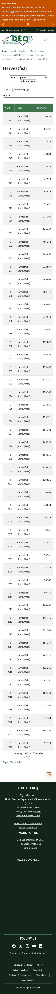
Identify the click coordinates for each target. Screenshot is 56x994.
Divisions (23, 51)
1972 (9, 120)
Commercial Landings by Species (19, 59)
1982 (9, 246)
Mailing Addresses (28, 827)
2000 (9, 471)
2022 (9, 747)
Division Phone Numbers (28, 815)
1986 (9, 296)
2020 (9, 722)
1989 (9, 333)
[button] (44, 40)
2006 (9, 546)
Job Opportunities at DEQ (30, 840)
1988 (9, 321)
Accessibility (38, 970)
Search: (6, 95)
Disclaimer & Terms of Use (20, 975)
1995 (9, 408)
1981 (9, 233)
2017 (9, 684)
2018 (9, 697)
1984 (9, 271)
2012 (9, 622)
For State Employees (30, 844)
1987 (9, 308)
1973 (9, 133)
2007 (9, 559)
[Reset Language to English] (37, 30)
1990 (9, 346)
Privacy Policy (41, 975)
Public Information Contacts (28, 823)
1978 (9, 195)
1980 (9, 220)
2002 (9, 496)
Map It (37, 811)
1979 (9, 208)
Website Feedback (20, 970)
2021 (9, 734)
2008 (9, 571)
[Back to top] (48, 775)
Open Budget (28, 980)
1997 (9, 434)
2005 (9, 534)
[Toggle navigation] (52, 40)
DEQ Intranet (30, 848)
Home (4, 51)
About (13, 51)
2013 (9, 634)
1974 (9, 145)
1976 (9, 170)
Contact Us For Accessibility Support (28, 953)
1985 (9, 283)
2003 (9, 509)
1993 (9, 383)
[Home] (17, 36)
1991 (9, 358)
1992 (9, 371)
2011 (9, 609)
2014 (9, 647)
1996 (9, 421)
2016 (9, 672)
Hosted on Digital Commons (28, 987)
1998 (9, 446)
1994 (9, 396)
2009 (9, 584)
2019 (9, 709)
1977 (9, 183)
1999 (9, 459)
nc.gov (40, 964)
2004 (9, 521)
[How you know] (25, 30)
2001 (9, 484)
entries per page (21, 89)
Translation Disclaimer (22, 964)
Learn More (39, 19)
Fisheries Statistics (36, 55)
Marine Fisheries (37, 51)
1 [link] (28, 758)
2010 (9, 596)
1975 (9, 158)
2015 (9, 659)
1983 (9, 258)
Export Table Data (12, 762)
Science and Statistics (14, 55)
